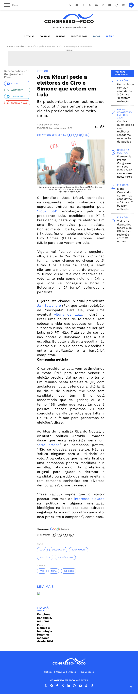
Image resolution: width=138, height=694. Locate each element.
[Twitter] (89, 5)
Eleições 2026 (79, 36)
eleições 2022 (65, 557)
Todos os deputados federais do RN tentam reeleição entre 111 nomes (124, 231)
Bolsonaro (58, 550)
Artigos (60, 36)
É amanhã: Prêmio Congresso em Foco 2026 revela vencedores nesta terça (124, 166)
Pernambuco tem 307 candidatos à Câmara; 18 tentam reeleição (125, 93)
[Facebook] (83, 5)
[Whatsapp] (70, 5)
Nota (54, 571)
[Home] (69, 18)
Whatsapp (17, 90)
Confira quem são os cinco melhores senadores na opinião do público (125, 131)
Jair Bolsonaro (49, 305)
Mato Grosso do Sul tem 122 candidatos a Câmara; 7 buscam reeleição (125, 199)
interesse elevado (89, 499)
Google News (19, 103)
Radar (96, 36)
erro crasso (48, 445)
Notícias (29, 36)
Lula (42, 550)
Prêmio (110, 36)
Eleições (69, 571)
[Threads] (123, 5)
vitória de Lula (68, 314)
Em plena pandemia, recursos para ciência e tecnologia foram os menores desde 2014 (45, 628)
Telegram (17, 96)
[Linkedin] (96, 5)
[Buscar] (131, 5)
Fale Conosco (87, 672)
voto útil (45, 557)
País (42, 571)
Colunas (45, 36)
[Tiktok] (117, 5)
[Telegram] (77, 5)
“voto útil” (47, 211)
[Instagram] (103, 5)
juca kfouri (78, 550)
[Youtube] (109, 5)
